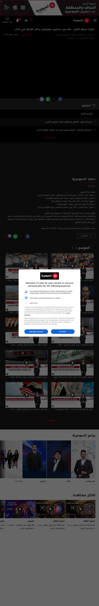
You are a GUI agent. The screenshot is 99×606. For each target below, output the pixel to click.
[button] (49, 303)
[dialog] (49, 303)
